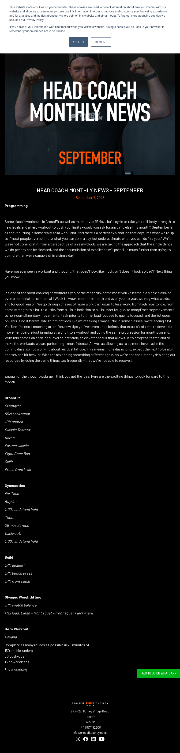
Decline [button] (101, 42)
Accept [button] (78, 42)
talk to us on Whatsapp (158, 673)
